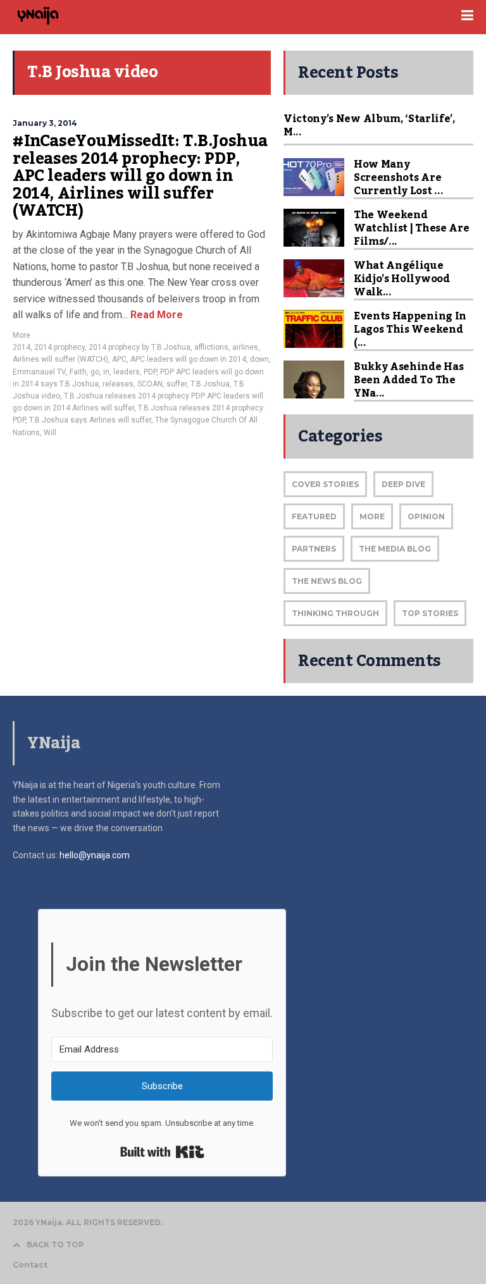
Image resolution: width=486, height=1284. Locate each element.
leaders (126, 371)
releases (118, 384)
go (94, 371)
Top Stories (430, 613)
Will (50, 432)
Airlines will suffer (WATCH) (60, 359)
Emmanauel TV (39, 371)
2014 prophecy (59, 347)
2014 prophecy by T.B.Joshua (139, 347)
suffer (176, 384)
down (259, 359)
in (106, 371)
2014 (21, 347)
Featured (314, 516)
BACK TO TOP (55, 1244)
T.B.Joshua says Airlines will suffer (90, 420)
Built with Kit (162, 1151)
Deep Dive (403, 484)
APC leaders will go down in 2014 (188, 359)
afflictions (211, 347)
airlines (245, 347)
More (21, 335)
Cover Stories (325, 484)
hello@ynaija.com (94, 855)
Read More (155, 315)
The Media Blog (395, 548)
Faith (78, 371)
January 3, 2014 (45, 123)
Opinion (426, 516)
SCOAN (150, 384)
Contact (30, 1265)
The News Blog (327, 581)
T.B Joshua (210, 384)
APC (119, 359)
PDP (150, 371)
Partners (314, 548)
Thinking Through (335, 613)
